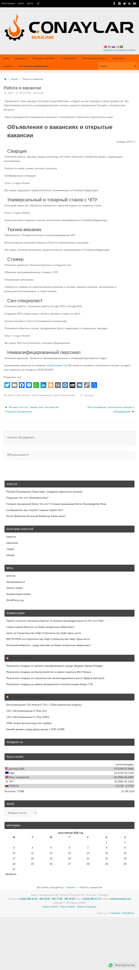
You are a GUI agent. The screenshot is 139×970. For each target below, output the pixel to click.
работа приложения (64, 395)
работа (11, 395)
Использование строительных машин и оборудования (111, 409)
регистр (10, 575)
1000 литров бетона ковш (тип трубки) (29, 723)
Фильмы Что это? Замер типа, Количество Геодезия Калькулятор (32, 409)
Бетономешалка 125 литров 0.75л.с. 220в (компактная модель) (44, 704)
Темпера (115, 913)
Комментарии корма (18, 594)
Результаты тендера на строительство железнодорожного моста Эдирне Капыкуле (55, 678)
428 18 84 (44, 899)
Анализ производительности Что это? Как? (78, 620)
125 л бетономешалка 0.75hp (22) (26, 710)
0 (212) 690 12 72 (91, 899)
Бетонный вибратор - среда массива (28, 645)
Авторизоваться (15, 581)
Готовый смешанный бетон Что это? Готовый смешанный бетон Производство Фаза (56, 503)
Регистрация (8, 3)
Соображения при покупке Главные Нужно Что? (34, 510)
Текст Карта (67, 906)
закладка (89, 395)
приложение (23, 395)
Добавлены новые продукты (28, 697)
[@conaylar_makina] (119, 3)
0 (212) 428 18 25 (28, 899)
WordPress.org (15, 600)
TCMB (20, 791)
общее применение (41, 395)
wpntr (10, 93)
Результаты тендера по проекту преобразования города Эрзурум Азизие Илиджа (54, 665)
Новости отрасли (20, 658)
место (30, 3)
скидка (10, 548)
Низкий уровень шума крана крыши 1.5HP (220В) (35, 729)
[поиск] (38, 3)
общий (14, 79)
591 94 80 (69, 899)
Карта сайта (50, 906)
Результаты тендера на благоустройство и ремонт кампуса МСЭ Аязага (48, 671)
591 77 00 (57, 899)
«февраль (10, 874)
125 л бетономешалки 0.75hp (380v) (27, 717)
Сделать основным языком (119, 49)
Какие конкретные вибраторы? (56, 626)
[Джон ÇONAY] (134, 3)
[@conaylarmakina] (114, 3)
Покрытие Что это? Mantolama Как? (27, 497)
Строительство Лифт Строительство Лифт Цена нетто (49, 633)
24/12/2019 (25, 93)
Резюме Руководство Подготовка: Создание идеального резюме (44, 491)
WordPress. (129, 913)
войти (21, 3)
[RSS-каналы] (129, 3)
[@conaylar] (124, 3)
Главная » (71, 887)
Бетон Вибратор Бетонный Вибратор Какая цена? (36, 516)
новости (11, 536)
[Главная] (5, 79)
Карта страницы (86, 906)
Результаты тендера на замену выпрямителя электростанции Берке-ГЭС (49, 684)
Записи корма (14, 587)
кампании (12, 542)
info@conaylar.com (57, 365)
